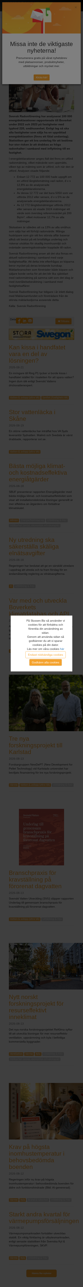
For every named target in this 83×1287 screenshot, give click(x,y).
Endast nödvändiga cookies (45, 654)
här (62, 648)
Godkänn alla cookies (45, 662)
